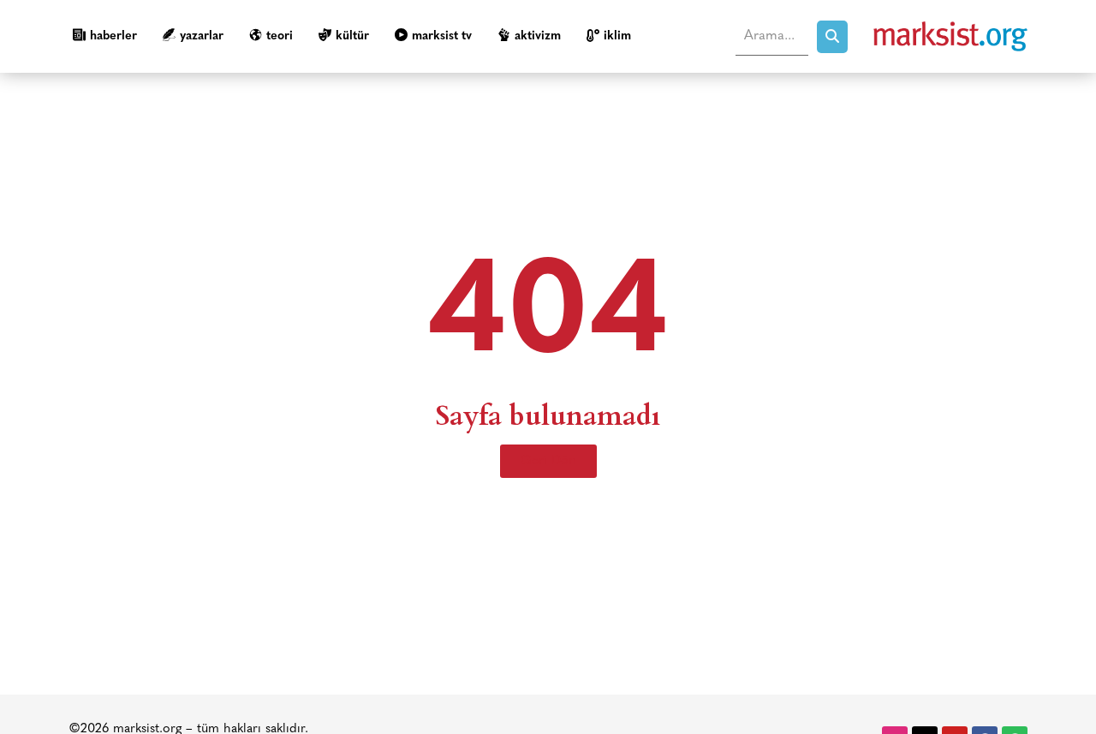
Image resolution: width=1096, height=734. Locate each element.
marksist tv (442, 36)
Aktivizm (538, 36)
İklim (617, 36)
